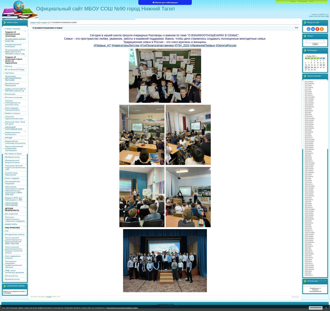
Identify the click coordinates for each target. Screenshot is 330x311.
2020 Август (309, 160)
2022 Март (308, 197)
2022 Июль (308, 205)
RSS (327, 16)
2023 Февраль (309, 219)
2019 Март (308, 130)
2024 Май (308, 248)
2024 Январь (309, 240)
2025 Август (309, 263)
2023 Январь (309, 217)
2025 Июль (308, 261)
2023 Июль (308, 228)
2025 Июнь (308, 259)
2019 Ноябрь (309, 143)
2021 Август (309, 184)
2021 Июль (308, 182)
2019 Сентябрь (310, 139)
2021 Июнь (308, 180)
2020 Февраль (309, 149)
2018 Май (308, 112)
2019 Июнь (308, 135)
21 (309, 67)
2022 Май (308, 201)
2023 (38, 22)
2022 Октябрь (309, 211)
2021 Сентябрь (310, 186)
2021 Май (308, 178)
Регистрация (303, 1)
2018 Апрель (309, 110)
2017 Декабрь (309, 102)
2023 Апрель (309, 222)
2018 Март (308, 108)
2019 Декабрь (309, 145)
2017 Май (308, 89)
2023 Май (308, 224)
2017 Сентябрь (310, 97)
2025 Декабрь (309, 267)
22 (312, 67)
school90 (48, 296)
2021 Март (308, 174)
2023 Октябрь (309, 234)
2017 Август (309, 95)
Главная (293, 1)
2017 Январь (309, 81)
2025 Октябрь (309, 265)
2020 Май (308, 155)
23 (315, 67)
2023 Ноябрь (309, 236)
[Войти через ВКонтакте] (313, 29)
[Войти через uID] (309, 29)
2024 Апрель (309, 246)
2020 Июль (308, 159)
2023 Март (308, 220)
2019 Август (309, 137)
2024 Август (309, 251)
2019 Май (308, 133)
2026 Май (308, 273)
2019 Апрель (309, 131)
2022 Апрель (309, 199)
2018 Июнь (308, 114)
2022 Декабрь (309, 215)
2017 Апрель (309, 87)
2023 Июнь (308, 226)
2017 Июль (308, 93)
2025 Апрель (309, 257)
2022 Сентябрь (310, 209)
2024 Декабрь (309, 253)
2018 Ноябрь (309, 122)
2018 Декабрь (309, 124)
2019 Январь (309, 126)
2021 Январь (309, 170)
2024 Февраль (309, 242)
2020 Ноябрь (309, 166)
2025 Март (308, 255)
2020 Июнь (308, 157)
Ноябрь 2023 (311, 56)
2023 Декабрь (309, 238)
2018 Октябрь (309, 120)
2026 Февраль (309, 269)
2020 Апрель (309, 153)
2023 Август (309, 230)
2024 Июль (308, 250)
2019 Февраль (309, 128)
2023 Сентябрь (310, 232)
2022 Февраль (309, 195)
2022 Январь (309, 193)
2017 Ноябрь (309, 101)
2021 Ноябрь (309, 190)
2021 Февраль (309, 172)
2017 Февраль (309, 83)
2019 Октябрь (309, 141)
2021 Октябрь (309, 188)
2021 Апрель (309, 176)
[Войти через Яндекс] (317, 29)
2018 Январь (309, 104)
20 (49, 22)
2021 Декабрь (309, 191)
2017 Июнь (308, 91)
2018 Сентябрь (310, 118)
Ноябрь (44, 22)
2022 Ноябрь (309, 213)
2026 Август (309, 275)
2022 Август (309, 207)
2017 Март (308, 85)
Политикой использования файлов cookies (122, 308)
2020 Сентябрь (310, 162)
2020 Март (308, 151)
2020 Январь (309, 147)
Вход (311, 1)
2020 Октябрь (309, 164)
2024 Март (308, 244)
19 (324, 65)
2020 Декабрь (309, 168)
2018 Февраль (309, 106)
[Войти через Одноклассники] (322, 29)
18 (321, 65)
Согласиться (315, 307)
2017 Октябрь (309, 99)
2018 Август (309, 116)
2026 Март (308, 271)
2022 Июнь (308, 203)
